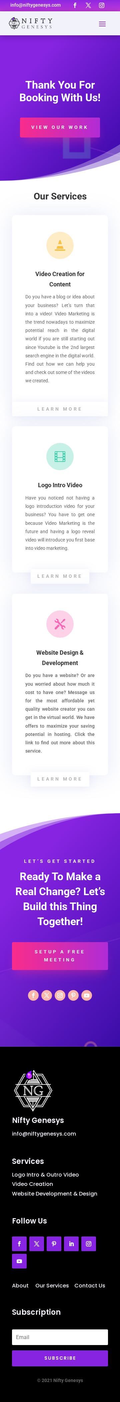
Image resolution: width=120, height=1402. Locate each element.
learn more (60, 409)
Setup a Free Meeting (60, 955)
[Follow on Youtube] (86, 995)
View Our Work (60, 127)
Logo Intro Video (60, 485)
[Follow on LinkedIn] (71, 1243)
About (20, 1285)
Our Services (52, 1285)
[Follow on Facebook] (75, 5)
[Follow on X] (88, 5)
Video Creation (32, 1184)
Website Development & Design (54, 1194)
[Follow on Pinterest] (73, 995)
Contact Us (89, 1285)
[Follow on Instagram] (101, 5)
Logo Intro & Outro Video (45, 1175)
